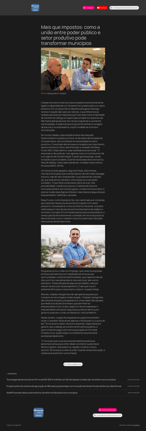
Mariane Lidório (52, 93)
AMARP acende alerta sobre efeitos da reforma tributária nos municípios (42, 392)
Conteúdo (63, 93)
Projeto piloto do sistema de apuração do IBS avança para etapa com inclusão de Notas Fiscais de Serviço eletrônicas (63, 386)
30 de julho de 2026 (134, 380)
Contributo (136, 425)
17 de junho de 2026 (133, 386)
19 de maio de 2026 (134, 393)
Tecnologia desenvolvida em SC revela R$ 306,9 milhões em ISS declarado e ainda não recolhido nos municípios (61, 379)
